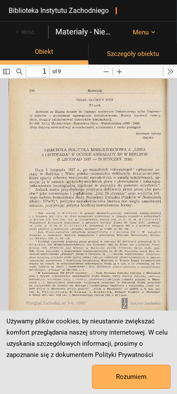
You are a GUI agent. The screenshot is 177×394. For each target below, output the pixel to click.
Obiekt (44, 52)
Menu (141, 32)
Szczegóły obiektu (133, 54)
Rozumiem (131, 377)
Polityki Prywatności (124, 355)
